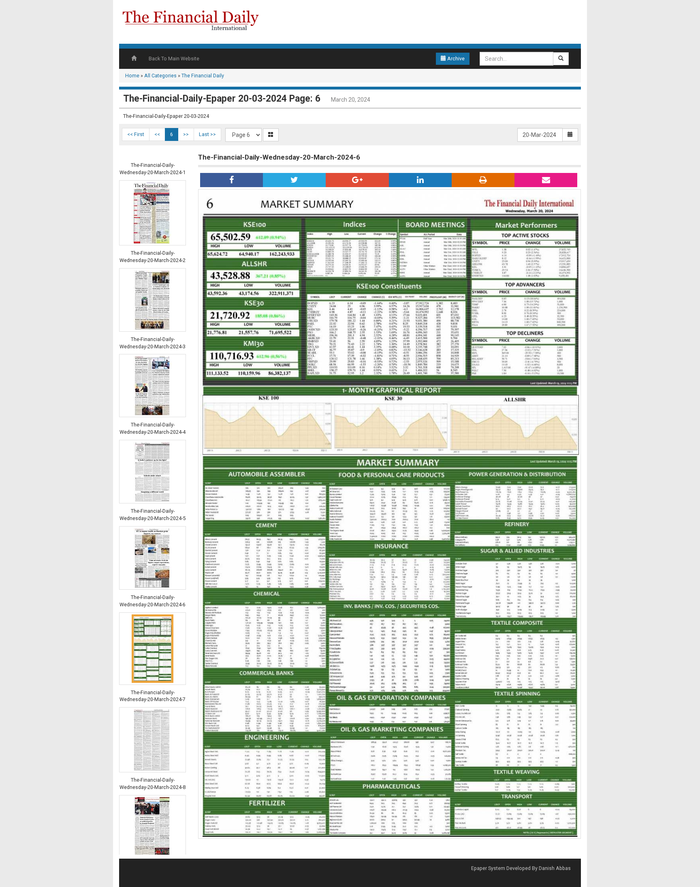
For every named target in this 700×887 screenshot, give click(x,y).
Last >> (207, 134)
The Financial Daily (202, 75)
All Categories (160, 75)
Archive (455, 58)
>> (186, 134)
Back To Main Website (174, 58)
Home (132, 75)
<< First (135, 134)
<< (157, 134)
